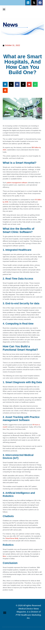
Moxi (4, 556)
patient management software (17, 182)
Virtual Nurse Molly (11, 538)
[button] (4, 9)
